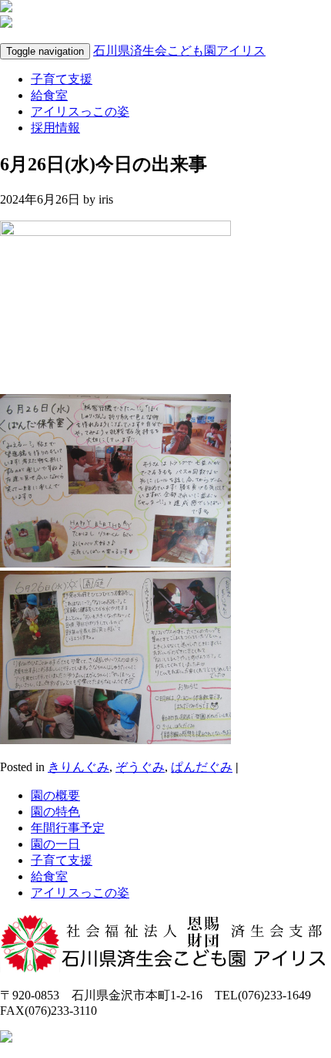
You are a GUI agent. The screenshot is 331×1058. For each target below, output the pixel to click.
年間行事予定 (68, 827)
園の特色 (55, 811)
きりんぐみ (78, 766)
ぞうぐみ (140, 766)
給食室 (49, 95)
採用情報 (55, 127)
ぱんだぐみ (201, 766)
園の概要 (55, 795)
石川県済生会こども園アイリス (179, 50)
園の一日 (55, 844)
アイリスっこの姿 (80, 111)
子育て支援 (61, 79)
